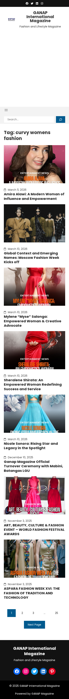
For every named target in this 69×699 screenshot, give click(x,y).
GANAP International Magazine (40, 16)
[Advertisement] (34, 66)
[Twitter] (32, 3)
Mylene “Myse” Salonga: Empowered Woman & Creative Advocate (32, 321)
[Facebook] (27, 3)
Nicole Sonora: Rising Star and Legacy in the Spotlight (31, 445)
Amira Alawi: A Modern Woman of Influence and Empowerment (34, 196)
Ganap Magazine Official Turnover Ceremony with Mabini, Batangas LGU (33, 466)
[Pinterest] (52, 671)
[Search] (60, 119)
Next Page (34, 625)
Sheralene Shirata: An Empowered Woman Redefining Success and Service (33, 384)
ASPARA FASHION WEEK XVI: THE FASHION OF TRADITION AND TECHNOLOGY (32, 593)
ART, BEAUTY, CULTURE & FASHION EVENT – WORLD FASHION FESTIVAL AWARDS (34, 529)
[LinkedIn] (37, 3)
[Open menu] (6, 110)
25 (56, 613)
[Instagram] (42, 3)
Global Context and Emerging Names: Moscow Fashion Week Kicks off (31, 257)
